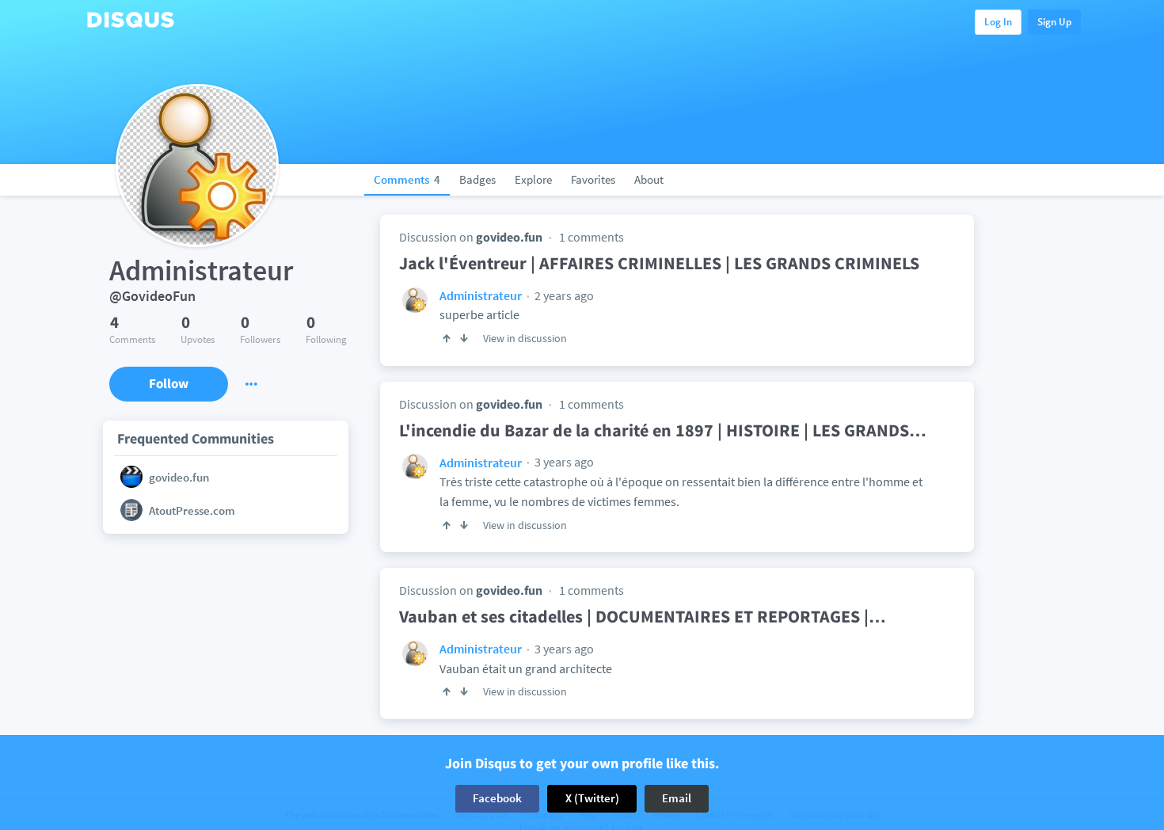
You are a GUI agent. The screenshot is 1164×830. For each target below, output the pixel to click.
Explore (533, 179)
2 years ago (563, 295)
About (649, 179)
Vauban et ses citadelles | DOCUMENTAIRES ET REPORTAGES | (642, 616)
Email (676, 797)
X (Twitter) (592, 797)
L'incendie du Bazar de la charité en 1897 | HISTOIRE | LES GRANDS (662, 430)
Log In (998, 22)
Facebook (497, 797)
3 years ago (563, 462)
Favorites (593, 179)
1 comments (591, 237)
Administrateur (480, 295)
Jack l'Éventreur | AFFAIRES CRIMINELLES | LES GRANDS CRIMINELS (659, 263)
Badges (477, 179)
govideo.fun (509, 237)
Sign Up (1054, 22)
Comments (407, 179)
